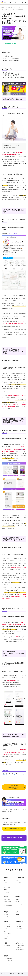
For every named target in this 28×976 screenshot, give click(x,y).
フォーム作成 (6, 892)
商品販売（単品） (7, 899)
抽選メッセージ (19, 885)
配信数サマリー (7, 931)
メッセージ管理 (20, 877)
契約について (19, 943)
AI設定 (5, 943)
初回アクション (7, 887)
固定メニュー (6, 885)
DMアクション (7, 889)
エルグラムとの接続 (8, 958)
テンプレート (18, 882)
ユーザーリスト (7, 924)
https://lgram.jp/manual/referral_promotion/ (13, 774)
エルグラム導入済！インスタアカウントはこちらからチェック (13, 787)
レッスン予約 (6, 916)
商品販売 (6, 896)
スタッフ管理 (6, 936)
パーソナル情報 (7, 926)
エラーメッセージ (7, 933)
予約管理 (6, 912)
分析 (17, 912)
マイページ (18, 924)
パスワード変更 (19, 928)
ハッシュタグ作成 (19, 904)
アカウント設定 (19, 926)
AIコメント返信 (7, 945)
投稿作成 (17, 899)
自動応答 (5, 882)
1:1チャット (6, 880)
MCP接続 (5, 948)
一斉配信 (17, 880)
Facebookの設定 (7, 964)
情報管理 (6, 921)
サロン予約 (6, 914)
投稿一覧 (17, 901)
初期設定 (6, 956)
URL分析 (17, 914)
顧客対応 (6, 877)
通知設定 (5, 938)
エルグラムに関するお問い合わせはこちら (12, 837)
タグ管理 (5, 928)
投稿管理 (18, 896)
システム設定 (19, 921)
